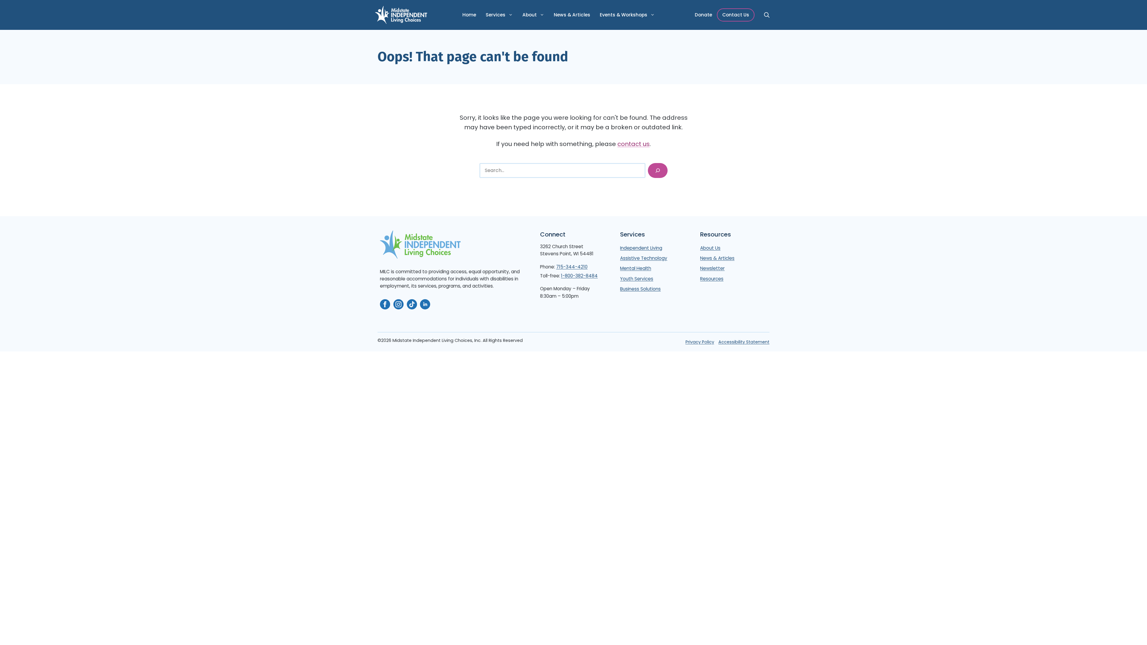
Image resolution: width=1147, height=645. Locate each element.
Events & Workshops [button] (623, 15)
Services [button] (495, 15)
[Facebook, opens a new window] (385, 304)
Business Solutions (640, 289)
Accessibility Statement (743, 342)
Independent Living (641, 248)
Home (469, 15)
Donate (703, 15)
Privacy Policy (700, 342)
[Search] (658, 170)
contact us (633, 144)
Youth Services (636, 279)
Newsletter (712, 268)
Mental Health (635, 268)
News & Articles (572, 15)
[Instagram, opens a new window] (398, 304)
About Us (710, 248)
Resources (711, 279)
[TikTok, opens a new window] (412, 304)
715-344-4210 (572, 267)
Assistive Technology (643, 258)
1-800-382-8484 (579, 276)
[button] (766, 15)
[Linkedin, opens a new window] (425, 304)
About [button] (529, 15)
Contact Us (735, 15)
